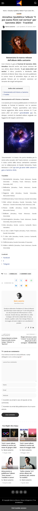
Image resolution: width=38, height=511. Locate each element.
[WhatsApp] (31, 280)
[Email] (26, 286)
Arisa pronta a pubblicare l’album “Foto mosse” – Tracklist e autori (8, 474)
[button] (3, 3)
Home (5, 11)
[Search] (35, 3)
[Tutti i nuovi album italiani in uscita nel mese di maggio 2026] (28, 435)
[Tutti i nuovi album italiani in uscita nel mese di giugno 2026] (10, 435)
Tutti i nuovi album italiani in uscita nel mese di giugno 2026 (9, 445)
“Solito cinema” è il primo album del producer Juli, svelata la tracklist (27, 474)
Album (19, 13)
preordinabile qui (26, 113)
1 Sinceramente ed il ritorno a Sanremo (15, 92)
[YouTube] (25, 492)
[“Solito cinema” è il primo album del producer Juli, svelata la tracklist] (28, 463)
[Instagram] (31, 327)
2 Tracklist (6, 94)
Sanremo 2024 (26, 274)
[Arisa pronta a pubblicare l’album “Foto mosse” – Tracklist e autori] (10, 463)
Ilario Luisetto (10, 26)
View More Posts (19, 303)
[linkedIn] (16, 286)
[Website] (26, 327)
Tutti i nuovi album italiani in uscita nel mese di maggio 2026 (27, 445)
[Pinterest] (26, 280)
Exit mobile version (19, 508)
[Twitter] (21, 280)
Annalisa (13, 274)
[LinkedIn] (33, 327)
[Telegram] (21, 286)
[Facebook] (16, 280)
